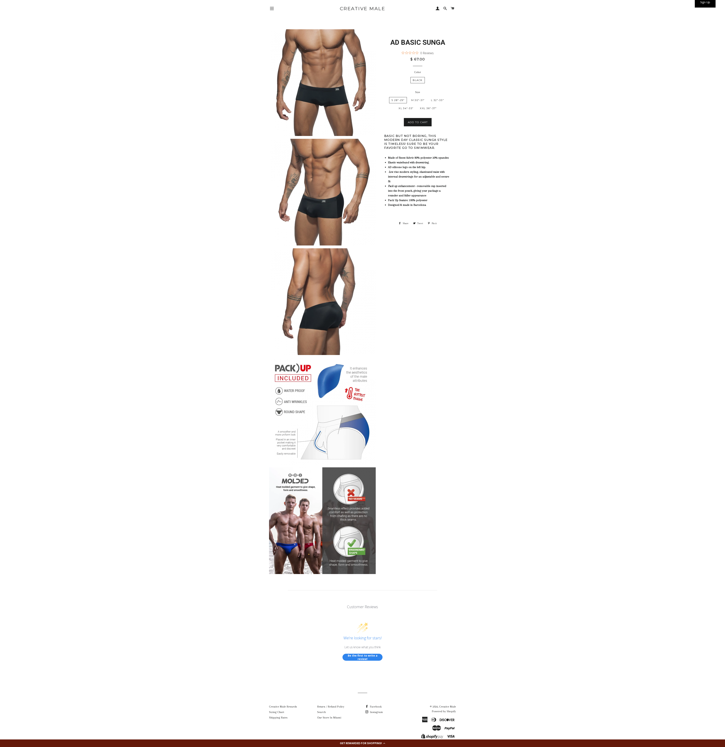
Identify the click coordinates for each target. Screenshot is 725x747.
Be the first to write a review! (362, 657)
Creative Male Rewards (283, 706)
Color (417, 72)
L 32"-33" (437, 100)
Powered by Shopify (444, 711)
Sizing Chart (276, 712)
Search (321, 712)
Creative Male (362, 8)
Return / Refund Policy (330, 706)
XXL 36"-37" (428, 108)
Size (417, 92)
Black (418, 80)
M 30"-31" (418, 100)
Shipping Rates (278, 717)
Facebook (375, 706)
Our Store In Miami (329, 717)
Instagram (376, 712)
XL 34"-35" (406, 108)
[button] (362, 743)
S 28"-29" (398, 100)
